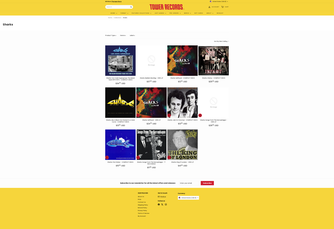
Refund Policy (142, 208)
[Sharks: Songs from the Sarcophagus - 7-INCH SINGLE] (151, 144)
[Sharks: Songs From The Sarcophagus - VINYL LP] (213, 102)
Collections (117, 18)
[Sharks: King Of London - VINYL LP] (182, 144)
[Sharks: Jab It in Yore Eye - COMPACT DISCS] (182, 102)
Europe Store (117, 1)
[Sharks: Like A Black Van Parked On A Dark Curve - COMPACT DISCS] (120, 102)
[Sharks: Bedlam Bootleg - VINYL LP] (151, 60)
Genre (113, 13)
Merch (187, 13)
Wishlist (220, 13)
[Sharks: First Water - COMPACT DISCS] (120, 144)
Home (110, 18)
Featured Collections (141, 13)
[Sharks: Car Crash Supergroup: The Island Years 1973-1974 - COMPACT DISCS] (120, 60)
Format (124, 13)
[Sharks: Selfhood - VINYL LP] (151, 102)
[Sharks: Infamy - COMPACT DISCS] (213, 60)
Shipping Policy (143, 205)
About (209, 13)
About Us (141, 196)
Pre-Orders (174, 13)
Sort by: (220, 41)
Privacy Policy (142, 210)
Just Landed (160, 13)
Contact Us (142, 202)
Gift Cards (198, 13)
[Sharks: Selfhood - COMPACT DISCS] (182, 60)
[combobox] (119, 7)
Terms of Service (143, 213)
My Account (142, 216)
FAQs (139, 199)
